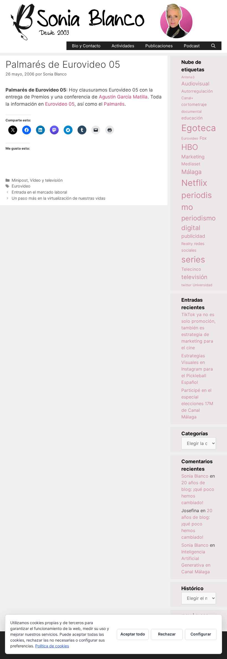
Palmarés (114, 104)
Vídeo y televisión (46, 180)
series (193, 259)
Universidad (202, 285)
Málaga (191, 171)
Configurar (200, 634)
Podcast (192, 45)
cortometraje (194, 104)
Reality (187, 243)
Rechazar (167, 634)
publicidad (193, 236)
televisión (194, 277)
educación (192, 118)
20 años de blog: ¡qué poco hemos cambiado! (196, 524)
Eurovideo (21, 186)
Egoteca (198, 128)
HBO (189, 147)
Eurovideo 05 (59, 104)
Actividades (123, 45)
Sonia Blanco (194, 476)
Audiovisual (195, 83)
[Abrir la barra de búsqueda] (213, 45)
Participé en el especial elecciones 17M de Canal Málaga (197, 403)
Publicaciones (159, 45)
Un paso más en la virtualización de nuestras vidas (58, 198)
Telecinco (191, 269)
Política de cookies (52, 646)
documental (191, 111)
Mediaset (190, 163)
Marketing (193, 157)
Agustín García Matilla (123, 97)
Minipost (20, 180)
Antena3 (188, 77)
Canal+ (187, 98)
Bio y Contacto (86, 45)
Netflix (194, 183)
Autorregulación (197, 91)
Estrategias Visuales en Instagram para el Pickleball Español (197, 369)
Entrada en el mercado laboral (39, 192)
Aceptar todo (132, 634)
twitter (186, 285)
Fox (203, 138)
